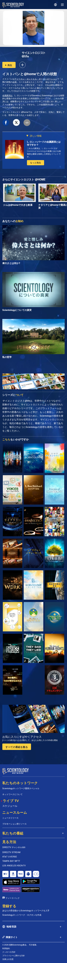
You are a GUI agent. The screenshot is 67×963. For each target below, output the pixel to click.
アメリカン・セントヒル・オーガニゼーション (35, 78)
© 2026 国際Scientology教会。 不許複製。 (20, 944)
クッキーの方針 (8, 952)
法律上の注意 (8, 959)
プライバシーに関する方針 (13, 955)
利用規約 (6, 948)
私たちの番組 (12, 833)
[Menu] (62, 5)
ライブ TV (11, 801)
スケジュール (9, 806)
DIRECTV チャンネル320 (13, 847)
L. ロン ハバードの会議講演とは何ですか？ (44, 143)
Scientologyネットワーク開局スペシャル (20, 788)
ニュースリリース (10, 817)
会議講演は (7, 95)
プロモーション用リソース (14, 823)
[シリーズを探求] (12, 458)
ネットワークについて (12, 794)
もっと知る (35, 162)
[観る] (54, 490)
